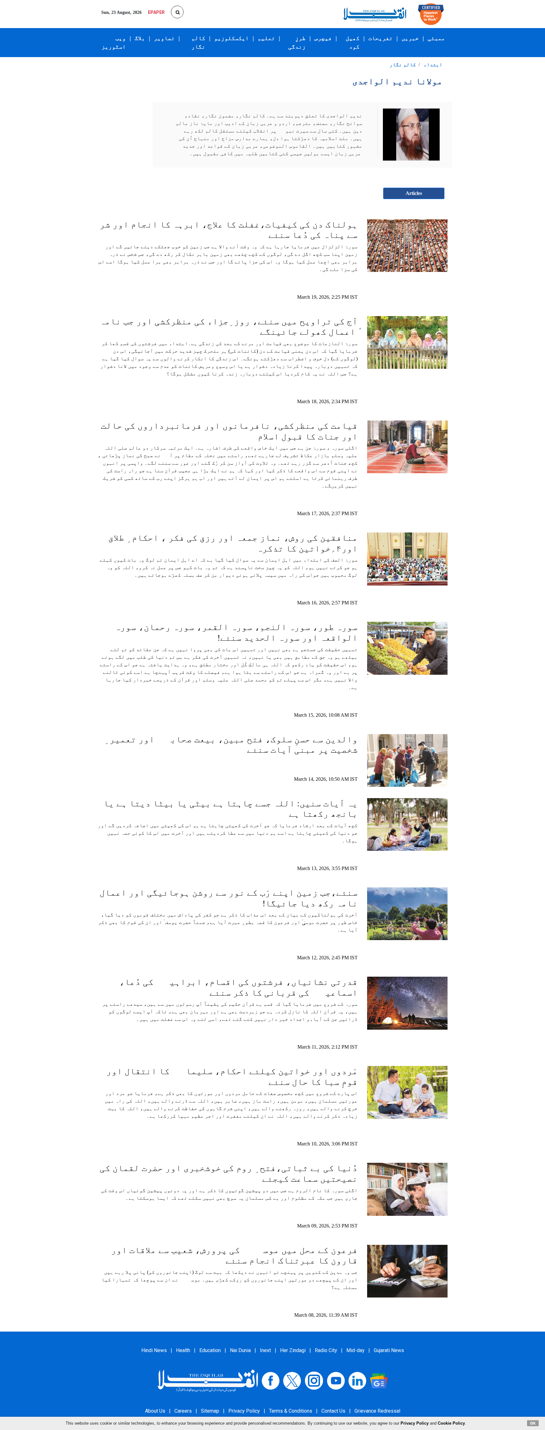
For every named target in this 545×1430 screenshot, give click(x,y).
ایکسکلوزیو (231, 38)
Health (183, 1350)
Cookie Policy (451, 1423)
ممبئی (436, 38)
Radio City (326, 1350)
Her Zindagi (293, 1350)
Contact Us (333, 1411)
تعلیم (266, 38)
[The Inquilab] (208, 1380)
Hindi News (154, 1350)
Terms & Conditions (290, 1411)
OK (533, 1423)
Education (210, 1350)
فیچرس (323, 38)
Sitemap (210, 1411)
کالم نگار (198, 42)
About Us (155, 1411)
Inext (265, 1350)
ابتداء (433, 64)
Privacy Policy (244, 1411)
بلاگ (140, 38)
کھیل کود (353, 42)
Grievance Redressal (377, 1411)
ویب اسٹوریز (114, 42)
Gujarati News (389, 1350)
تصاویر (164, 38)
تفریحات (380, 38)
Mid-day (355, 1350)
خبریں (410, 38)
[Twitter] (292, 1380)
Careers (183, 1411)
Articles (414, 193)
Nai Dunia (240, 1350)
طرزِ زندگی (297, 42)
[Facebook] (270, 1380)
